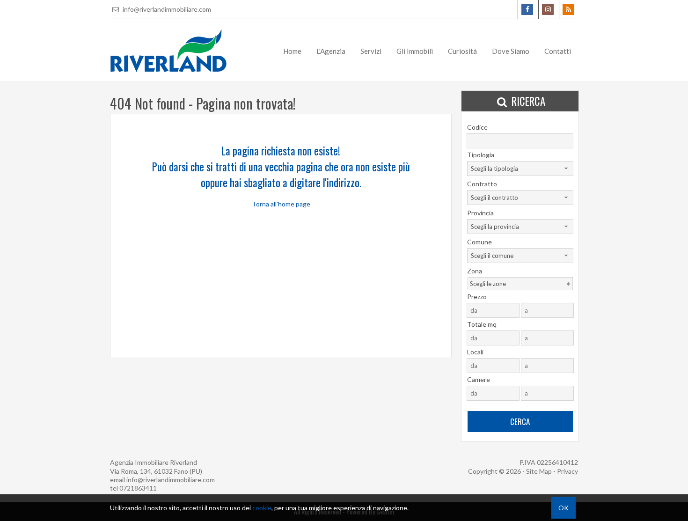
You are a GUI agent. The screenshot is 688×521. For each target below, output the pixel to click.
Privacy (567, 471)
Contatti (557, 51)
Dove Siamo (510, 51)
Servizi (370, 51)
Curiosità (462, 51)
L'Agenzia (330, 51)
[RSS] (568, 9)
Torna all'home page (281, 204)
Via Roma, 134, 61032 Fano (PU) (156, 471)
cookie (261, 508)
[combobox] (520, 168)
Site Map (539, 471)
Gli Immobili (414, 51)
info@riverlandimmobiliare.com (166, 9)
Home (292, 51)
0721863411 (138, 488)
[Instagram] (547, 9)
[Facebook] (527, 9)
